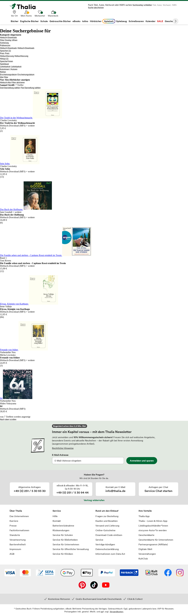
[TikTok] (94, 585)
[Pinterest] (82, 585)
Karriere (14, 520)
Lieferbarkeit (5, 67)
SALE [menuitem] (160, 21)
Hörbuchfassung (7, 56)
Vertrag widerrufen (94, 500)
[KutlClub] (151, 573)
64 (1, 398)
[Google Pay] (67, 573)
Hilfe (55, 516)
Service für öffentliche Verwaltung (71, 549)
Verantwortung (18, 539)
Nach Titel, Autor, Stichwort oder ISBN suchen (110, 5)
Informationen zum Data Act (110, 553)
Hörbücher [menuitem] (95, 21)
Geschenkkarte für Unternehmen (156, 539)
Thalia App (144, 516)
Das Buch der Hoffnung (11, 209)
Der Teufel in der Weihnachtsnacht (16, 117)
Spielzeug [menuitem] (121, 21)
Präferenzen (5, 45)
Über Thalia (16, 510)
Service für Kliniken (63, 553)
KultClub (143, 558)
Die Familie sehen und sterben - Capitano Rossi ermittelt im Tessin (31, 255)
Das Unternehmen (19, 516)
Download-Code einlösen (108, 535)
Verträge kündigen (105, 544)
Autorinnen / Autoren (8, 69)
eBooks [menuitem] (76, 21)
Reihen (3, 72)
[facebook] (168, 573)
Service (57, 510)
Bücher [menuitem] (14, 21)
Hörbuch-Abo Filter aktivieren (12, 82)
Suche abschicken (96, 8)
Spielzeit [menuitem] (109, 21)
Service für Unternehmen (66, 544)
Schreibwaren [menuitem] (136, 21)
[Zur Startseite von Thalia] (24, 6)
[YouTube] (105, 585)
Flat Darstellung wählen (31, 88)
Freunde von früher (9, 349)
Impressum (15, 549)
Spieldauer (4, 64)
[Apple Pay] (86, 573)
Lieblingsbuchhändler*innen (153, 525)
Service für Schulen (63, 535)
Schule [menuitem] (44, 21)
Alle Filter (4, 77)
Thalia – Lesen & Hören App (153, 520)
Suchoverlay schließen (142, 5)
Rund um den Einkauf (106, 510)
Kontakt (57, 520)
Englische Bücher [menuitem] (29, 21)
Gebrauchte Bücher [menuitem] (60, 21)
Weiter (175, 21)
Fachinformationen (19, 530)
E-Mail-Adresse (60, 454)
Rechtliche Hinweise (63, 448)
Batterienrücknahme (63, 525)
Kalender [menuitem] (150, 21)
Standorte (15, 535)
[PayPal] (106, 573)
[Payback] (129, 573)
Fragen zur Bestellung (106, 516)
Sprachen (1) (5, 51)
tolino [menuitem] (85, 21)
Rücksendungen (61, 530)
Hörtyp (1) (4, 59)
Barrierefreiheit (18, 544)
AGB (12, 553)
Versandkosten (116, 611)
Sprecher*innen (6, 61)
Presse (13, 525)
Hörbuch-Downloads (8, 37)
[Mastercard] (25, 573)
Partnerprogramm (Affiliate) (153, 544)
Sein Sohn (5, 163)
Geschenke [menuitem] (171, 21)
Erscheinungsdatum (8, 75)
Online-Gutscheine (105, 530)
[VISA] (9, 573)
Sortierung (4, 43)
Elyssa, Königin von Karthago (14, 304)
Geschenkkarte (146, 535)
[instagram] (180, 573)
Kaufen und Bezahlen (106, 520)
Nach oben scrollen (8, 419)
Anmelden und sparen (142, 460)
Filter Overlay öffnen (8, 40)
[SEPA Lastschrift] (45, 573)
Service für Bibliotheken (65, 539)
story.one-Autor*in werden (153, 530)
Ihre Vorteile (145, 510)
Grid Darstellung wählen (10, 88)
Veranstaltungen (147, 553)
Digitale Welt (145, 549)
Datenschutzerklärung (107, 549)
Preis (2, 53)
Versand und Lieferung (107, 525)
